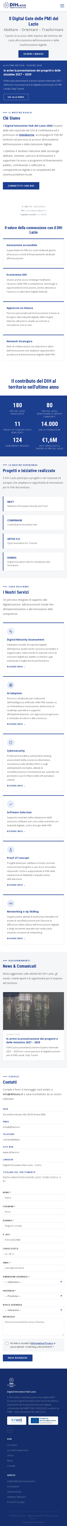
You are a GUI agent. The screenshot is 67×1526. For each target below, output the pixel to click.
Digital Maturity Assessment (21, 1481)
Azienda (8, 1220)
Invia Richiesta (18, 1358)
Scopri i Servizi (33, 53)
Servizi (10, 1455)
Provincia (9, 1290)
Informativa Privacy (42, 1343)
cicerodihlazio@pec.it (35, 210)
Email (7, 1262)
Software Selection (16, 1496)
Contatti (11, 1465)
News (10, 1460)
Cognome (9, 1206)
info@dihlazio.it (11, 1127)
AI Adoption (13, 1486)
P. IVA (7, 1234)
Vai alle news (16, 97)
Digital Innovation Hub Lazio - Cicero (22, 1165)
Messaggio (9, 1316)
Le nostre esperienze (17, 1450)
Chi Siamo (12, 1445)
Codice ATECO (10, 1248)
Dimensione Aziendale (16, 1276)
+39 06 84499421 (11, 1139)
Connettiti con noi (21, 185)
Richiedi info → (16, 666)
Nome (7, 1192)
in (10, 1430)
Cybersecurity (14, 1491)
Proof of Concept (16, 1502)
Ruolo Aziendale (12, 1305)
